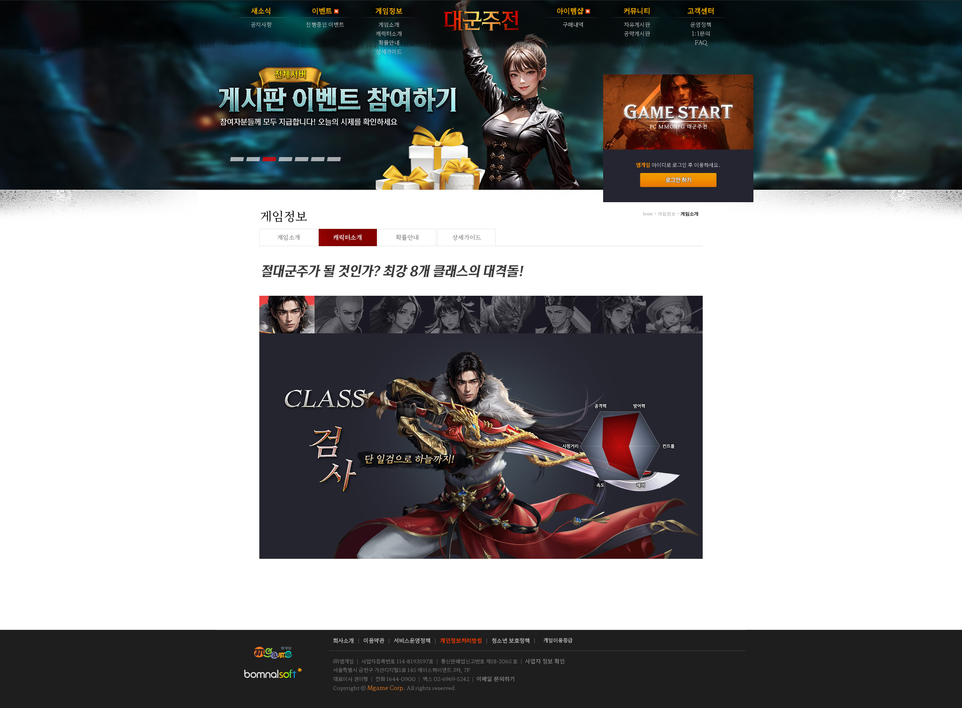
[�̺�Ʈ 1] (236, 159)
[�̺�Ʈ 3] (269, 159)
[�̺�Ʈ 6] (317, 159)
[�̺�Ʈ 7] (333, 159)
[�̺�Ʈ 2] (252, 159)
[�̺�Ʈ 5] (301, 159)
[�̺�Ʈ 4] (285, 159)
